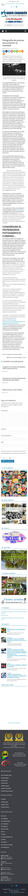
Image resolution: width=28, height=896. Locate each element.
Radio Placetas (5, 807)
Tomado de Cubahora (14, 48)
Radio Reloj (4, 780)
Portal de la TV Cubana (7, 844)
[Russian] (17, 19)
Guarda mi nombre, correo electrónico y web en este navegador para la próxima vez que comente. (13, 452)
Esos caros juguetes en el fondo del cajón (12, 354)
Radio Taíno (5, 783)
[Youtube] (12, 51)
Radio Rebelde (5, 778)
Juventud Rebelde (6, 821)
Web (2, 442)
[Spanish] (7, 19)
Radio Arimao (5, 804)
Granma (4, 816)
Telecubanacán (5, 847)
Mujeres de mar (4, 615)
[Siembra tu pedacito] (14, 576)
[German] (12, 19)
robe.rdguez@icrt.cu (6, 880)
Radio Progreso (5, 785)
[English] (9, 19)
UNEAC (4, 839)
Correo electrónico (6, 435)
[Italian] (14, 19)
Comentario (4, 410)
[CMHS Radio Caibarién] (2, 31)
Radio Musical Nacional (7, 791)
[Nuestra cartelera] (14, 598)
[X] (6, 51)
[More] (4, 54)
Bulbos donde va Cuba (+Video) (12, 390)
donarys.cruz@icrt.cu (6, 869)
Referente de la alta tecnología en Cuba (16, 357)
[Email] (17, 51)
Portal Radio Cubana (6, 775)
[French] (10, 19)
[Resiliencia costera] (14, 550)
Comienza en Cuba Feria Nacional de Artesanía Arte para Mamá (13, 379)
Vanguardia (5, 826)
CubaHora (4, 842)
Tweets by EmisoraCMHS (14, 722)
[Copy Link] (19, 51)
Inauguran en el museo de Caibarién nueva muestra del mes (13, 367)
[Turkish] (19, 19)
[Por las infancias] (14, 471)
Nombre (3, 429)
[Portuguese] (16, 19)
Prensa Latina (5, 829)
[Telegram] (9, 51)
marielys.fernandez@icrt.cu (8, 874)
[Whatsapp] (14, 51)
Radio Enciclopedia (6, 788)
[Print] (22, 51)
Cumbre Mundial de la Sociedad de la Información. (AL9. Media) (14, 744)
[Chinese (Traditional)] (21, 19)
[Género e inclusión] (14, 531)
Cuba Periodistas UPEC (7, 837)
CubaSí (4, 834)
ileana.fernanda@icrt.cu (7, 858)
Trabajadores (5, 823)
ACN (3, 831)
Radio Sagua (5, 802)
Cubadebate (5, 818)
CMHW (3, 799)
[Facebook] (4, 51)
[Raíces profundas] (14, 503)
